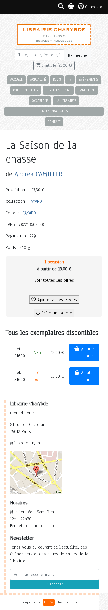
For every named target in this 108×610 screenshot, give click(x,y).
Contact (54, 121)
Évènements (88, 79)
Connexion (95, 7)
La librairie (66, 100)
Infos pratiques (54, 110)
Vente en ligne (58, 90)
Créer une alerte (56, 313)
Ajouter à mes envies (56, 300)
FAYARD (35, 201)
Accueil (16, 79)
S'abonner (55, 584)
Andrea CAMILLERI (39, 174)
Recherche (77, 55)
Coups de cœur (25, 90)
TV (70, 79)
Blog (57, 79)
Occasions (40, 100)
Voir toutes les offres (54, 280)
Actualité (38, 79)
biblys (49, 602)
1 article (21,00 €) (56, 65)
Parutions (86, 90)
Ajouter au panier (84, 352)
